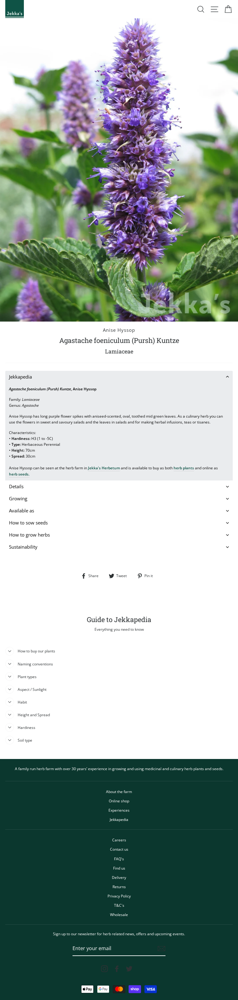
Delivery (119, 877)
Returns (119, 886)
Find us (119, 868)
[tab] (119, 377)
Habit (22, 702)
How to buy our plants (36, 650)
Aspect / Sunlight (32, 689)
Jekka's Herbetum (104, 467)
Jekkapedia (119, 819)
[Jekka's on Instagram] (104, 968)
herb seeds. (19, 473)
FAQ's (119, 858)
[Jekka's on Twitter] (129, 968)
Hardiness (26, 727)
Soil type (25, 740)
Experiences (119, 810)
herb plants (184, 467)
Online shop (119, 800)
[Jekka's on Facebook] (116, 968)
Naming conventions (35, 663)
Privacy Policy (119, 895)
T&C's (119, 905)
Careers (119, 839)
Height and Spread (34, 714)
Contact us (119, 849)
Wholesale (119, 914)
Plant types (27, 676)
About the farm (119, 791)
